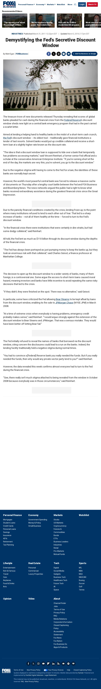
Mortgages (7, 520)
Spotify (68, 663)
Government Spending (37, 520)
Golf (80, 587)
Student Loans (9, 523)
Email (69, 54)
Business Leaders (61, 542)
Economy (40, 5)
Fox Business (9, 4)
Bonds (56, 535)
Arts (5, 587)
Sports (82, 563)
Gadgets (57, 574)
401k (5, 538)
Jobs (56, 606)
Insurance (7, 535)
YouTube (43, 663)
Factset (81, 673)
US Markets (58, 523)
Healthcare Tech (60, 580)
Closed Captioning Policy (83, 670)
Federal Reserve (72, 120)
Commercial (33, 571)
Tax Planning (8, 545)
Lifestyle (7, 563)
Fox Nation (58, 641)
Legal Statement (51, 675)
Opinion (7, 598)
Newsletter (63, 663)
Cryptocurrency (60, 526)
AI (54, 587)
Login (82, 4)
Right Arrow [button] (96, 20)
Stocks (56, 520)
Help (68, 670)
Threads (59, 54)
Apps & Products (60, 647)
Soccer (82, 583)
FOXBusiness (22, 54)
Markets (50, 5)
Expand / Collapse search (75, 4)
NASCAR (82, 577)
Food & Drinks (8, 583)
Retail (56, 548)
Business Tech (60, 577)
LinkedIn (53, 663)
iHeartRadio (73, 663)
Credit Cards (8, 526)
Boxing (82, 580)
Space (56, 590)
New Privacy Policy (33, 670)
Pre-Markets (59, 551)
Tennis (81, 590)
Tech (56, 563)
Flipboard (48, 663)
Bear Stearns (62, 299)
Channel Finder (60, 603)
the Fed (7, 137)
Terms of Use (59, 609)
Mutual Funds (59, 554)
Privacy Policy (59, 613)
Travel (5, 574)
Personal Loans (9, 529)
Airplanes (7, 580)
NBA (81, 571)
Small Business (34, 526)
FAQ (55, 616)
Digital (56, 568)
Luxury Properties (35, 574)
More (70, 5)
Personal (32, 568)
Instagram (38, 663)
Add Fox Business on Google (85, 54)
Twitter (54, 54)
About (57, 598)
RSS (58, 663)
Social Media (59, 571)
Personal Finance (25, 5)
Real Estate (34, 563)
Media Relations (60, 619)
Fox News (58, 638)
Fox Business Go (60, 644)
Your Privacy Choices (56, 670)
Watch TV (92, 4)
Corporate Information (63, 622)
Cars (5, 577)
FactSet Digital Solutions (34, 675)
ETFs (56, 538)
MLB (81, 574)
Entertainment (9, 568)
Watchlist (61, 5)
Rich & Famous (9, 571)
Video (31, 598)
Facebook (49, 54)
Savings (6, 532)
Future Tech (59, 583)
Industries (17, 34)
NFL (80, 568)
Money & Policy (34, 523)
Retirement (8, 542)
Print (64, 54)
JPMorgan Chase (64, 302)
